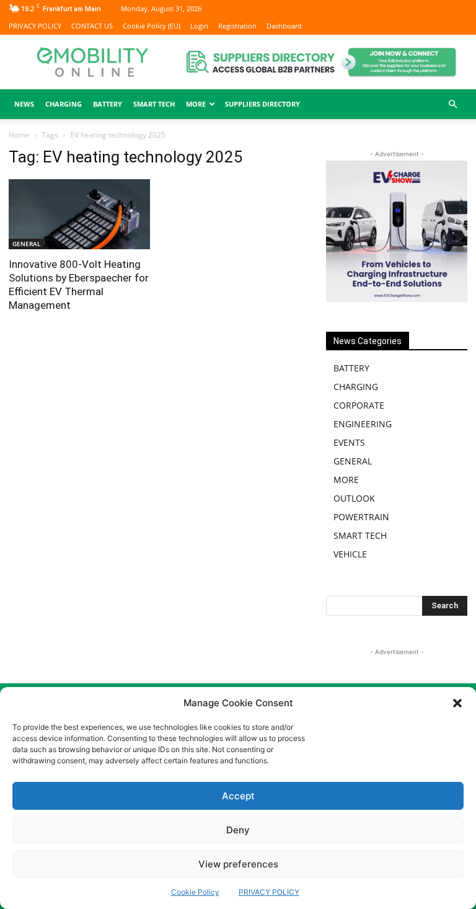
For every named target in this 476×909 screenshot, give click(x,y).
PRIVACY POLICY (269, 892)
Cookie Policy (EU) (151, 25)
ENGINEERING (362, 424)
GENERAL (26, 243)
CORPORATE (358, 405)
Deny (238, 830)
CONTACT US (92, 25)
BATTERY (107, 104)
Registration (237, 25)
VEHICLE (350, 554)
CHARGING (63, 104)
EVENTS (349, 442)
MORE (346, 480)
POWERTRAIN (361, 517)
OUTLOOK (354, 498)
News (24, 104)
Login (199, 25)
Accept (238, 796)
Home (19, 135)
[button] (457, 703)
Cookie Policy (195, 892)
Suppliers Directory (262, 104)
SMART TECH (154, 104)
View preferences (238, 864)
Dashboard (284, 25)
